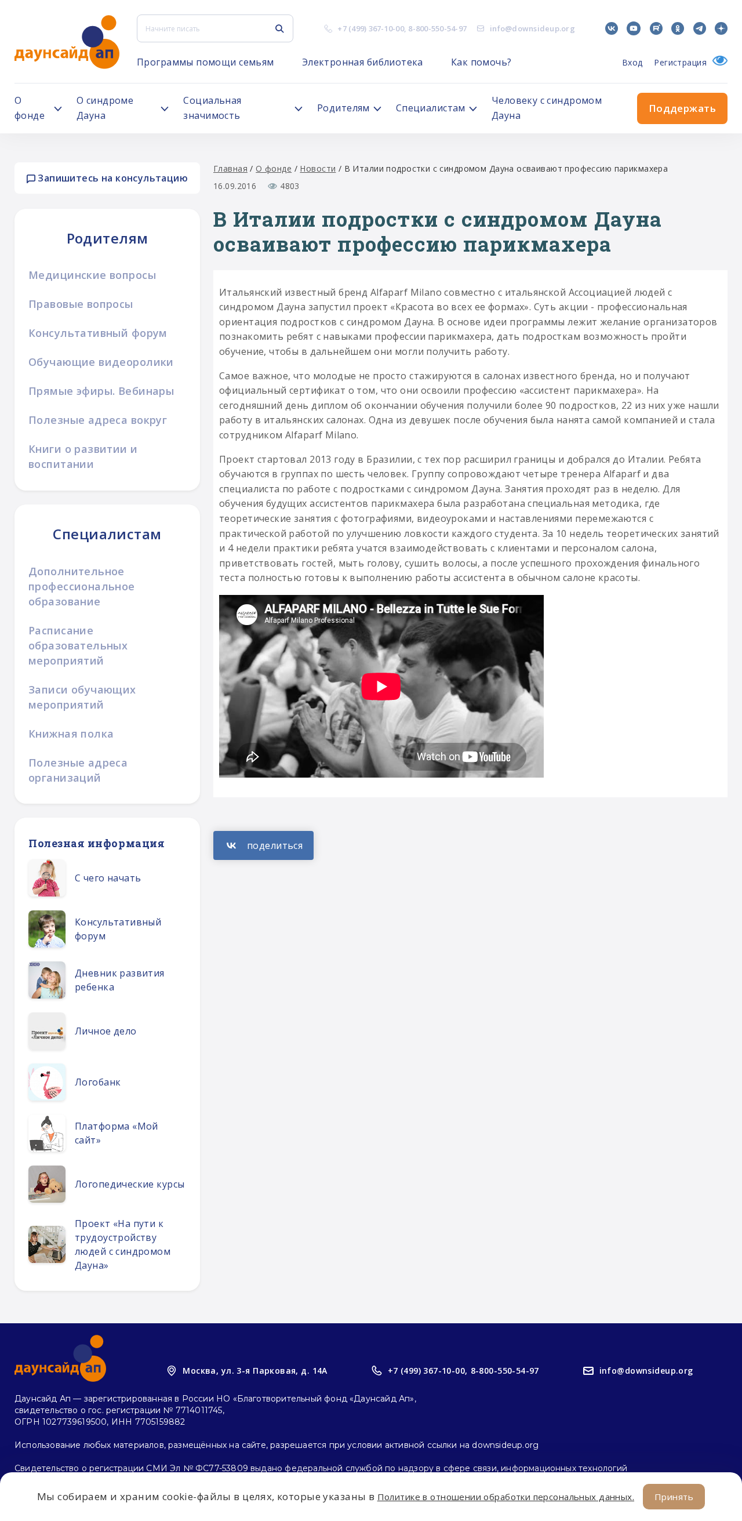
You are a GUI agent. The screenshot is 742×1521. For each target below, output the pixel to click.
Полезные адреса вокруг (97, 420)
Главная (230, 168)
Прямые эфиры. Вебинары (101, 391)
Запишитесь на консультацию (111, 178)
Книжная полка (71, 733)
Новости (318, 168)
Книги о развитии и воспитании (83, 456)
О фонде (274, 168)
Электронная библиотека (362, 62)
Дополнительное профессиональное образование (81, 586)
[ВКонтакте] (263, 845)
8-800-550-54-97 (437, 28)
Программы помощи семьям (205, 62)
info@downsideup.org (532, 28)
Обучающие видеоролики (101, 362)
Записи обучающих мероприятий (82, 697)
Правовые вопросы (80, 304)
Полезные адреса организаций (78, 770)
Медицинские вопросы (92, 275)
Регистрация (680, 62)
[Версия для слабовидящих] (717, 62)
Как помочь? (481, 62)
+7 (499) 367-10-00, (428, 1370)
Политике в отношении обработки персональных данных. (505, 1496)
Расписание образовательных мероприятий (78, 645)
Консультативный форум (98, 333)
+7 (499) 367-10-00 (370, 28)
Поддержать (682, 108)
